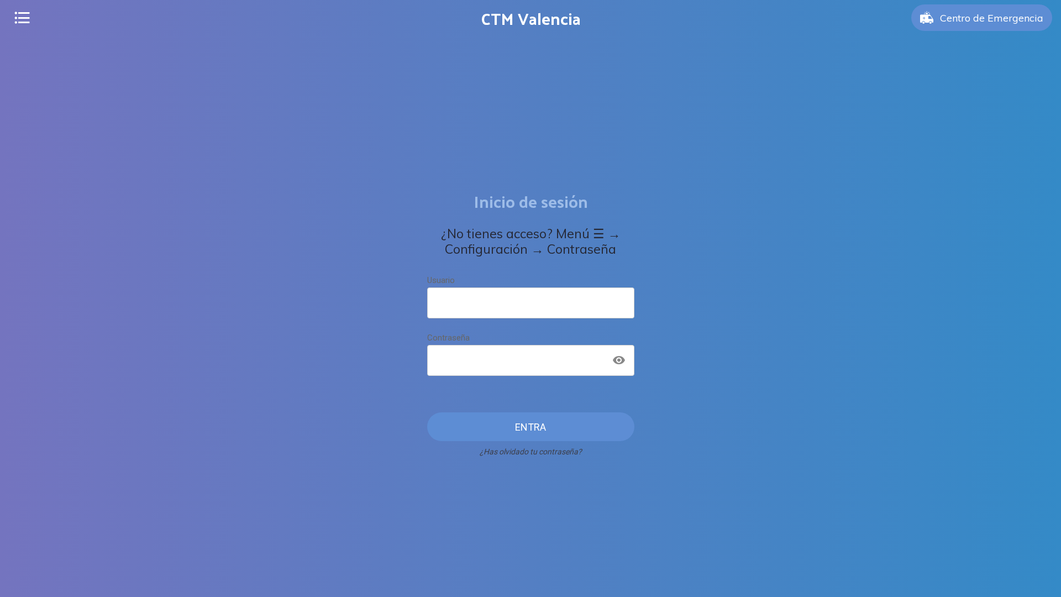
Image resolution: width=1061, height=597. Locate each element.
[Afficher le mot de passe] (619, 360)
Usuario (441, 280)
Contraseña (448, 338)
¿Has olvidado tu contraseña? (531, 451)
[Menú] (22, 17)
